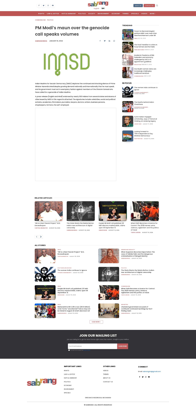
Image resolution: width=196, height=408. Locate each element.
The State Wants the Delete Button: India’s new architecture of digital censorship (80, 225)
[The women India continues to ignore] (127, 92)
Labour (125, 111)
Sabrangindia (41, 41)
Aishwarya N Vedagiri (141, 107)
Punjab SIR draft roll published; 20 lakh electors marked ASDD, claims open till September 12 (112, 225)
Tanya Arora (136, 232)
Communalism (40, 20)
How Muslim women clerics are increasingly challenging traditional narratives (145, 71)
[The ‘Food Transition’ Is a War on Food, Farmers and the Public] (127, 47)
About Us (138, 5)
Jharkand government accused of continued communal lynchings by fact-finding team (137, 309)
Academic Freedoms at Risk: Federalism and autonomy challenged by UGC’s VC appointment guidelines (144, 58)
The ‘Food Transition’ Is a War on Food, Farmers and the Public (145, 46)
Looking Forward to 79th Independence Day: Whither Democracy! (143, 133)
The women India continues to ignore (72, 270)
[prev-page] (36, 237)
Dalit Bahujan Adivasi (127, 96)
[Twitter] (43, 5)
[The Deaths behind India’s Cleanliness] (127, 106)
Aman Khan (103, 230)
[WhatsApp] (48, 5)
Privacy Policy (86, 350)
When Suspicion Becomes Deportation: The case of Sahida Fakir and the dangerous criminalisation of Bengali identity (138, 254)
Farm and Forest (139, 49)
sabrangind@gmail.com (152, 371)
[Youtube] (53, 5)
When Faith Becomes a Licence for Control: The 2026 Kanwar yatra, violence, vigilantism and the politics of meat (138, 291)
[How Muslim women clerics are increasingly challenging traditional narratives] (127, 72)
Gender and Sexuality (128, 249)
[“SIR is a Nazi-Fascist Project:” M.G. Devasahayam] (49, 211)
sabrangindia (72, 230)
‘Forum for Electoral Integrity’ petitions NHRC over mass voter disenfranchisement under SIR (145, 33)
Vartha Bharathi (41, 228)
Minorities (124, 304)
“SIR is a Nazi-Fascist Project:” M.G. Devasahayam (71, 253)
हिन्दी (103, 8)
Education (137, 64)
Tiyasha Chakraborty (141, 92)
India (136, 38)
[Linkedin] (109, 41)
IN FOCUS (127, 83)
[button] (157, 5)
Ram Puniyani (138, 138)
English (96, 8)
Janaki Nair (137, 124)
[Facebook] (39, 5)
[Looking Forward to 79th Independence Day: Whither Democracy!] (127, 135)
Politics (50, 20)
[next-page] (41, 237)
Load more (96, 322)
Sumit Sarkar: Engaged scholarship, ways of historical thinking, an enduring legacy (145, 119)
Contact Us (149, 5)
